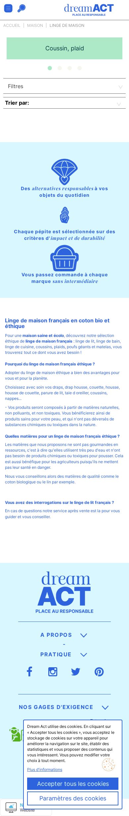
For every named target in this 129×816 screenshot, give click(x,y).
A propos (57, 634)
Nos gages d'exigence (57, 707)
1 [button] (49, 68)
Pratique (56, 654)
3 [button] (69, 68)
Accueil (12, 25)
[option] (64, 48)
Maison (35, 25)
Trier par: (17, 102)
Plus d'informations (44, 769)
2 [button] (59, 68)
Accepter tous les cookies (73, 783)
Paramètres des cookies (72, 798)
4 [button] (79, 68)
